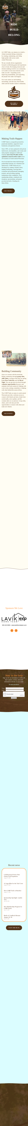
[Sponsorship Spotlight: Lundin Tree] (14, 895)
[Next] (16, 630)
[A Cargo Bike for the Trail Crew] (13, 881)
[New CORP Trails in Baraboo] (12, 888)
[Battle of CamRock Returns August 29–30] (14, 913)
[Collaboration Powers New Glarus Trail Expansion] (14, 871)
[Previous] (12, 630)
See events (8, 413)
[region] (14, 622)
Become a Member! (14, 104)
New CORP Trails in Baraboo (12, 890)
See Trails (8, 191)
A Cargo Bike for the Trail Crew (13, 883)
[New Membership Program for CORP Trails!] (14, 904)
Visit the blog (14, 927)
